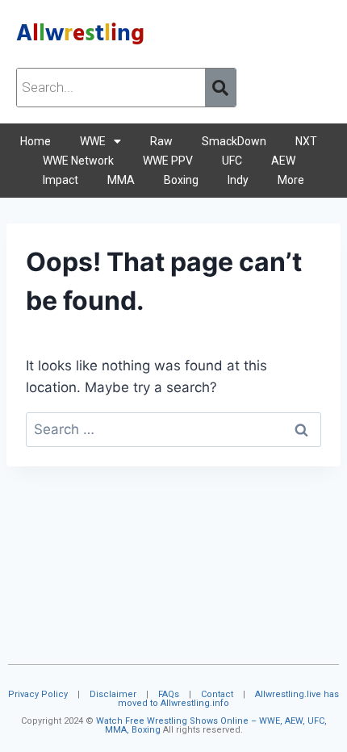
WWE (93, 141)
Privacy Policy (38, 694)
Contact (217, 694)
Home (35, 141)
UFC (232, 160)
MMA (121, 179)
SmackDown (234, 141)
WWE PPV (168, 160)
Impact (60, 179)
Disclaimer (113, 694)
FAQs (168, 694)
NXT (306, 141)
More (291, 179)
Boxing (181, 179)
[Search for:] (173, 429)
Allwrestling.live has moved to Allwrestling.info (228, 698)
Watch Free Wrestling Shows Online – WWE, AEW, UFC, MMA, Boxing (211, 725)
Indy (238, 179)
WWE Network (78, 160)
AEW (283, 160)
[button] (100, 141)
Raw (161, 141)
